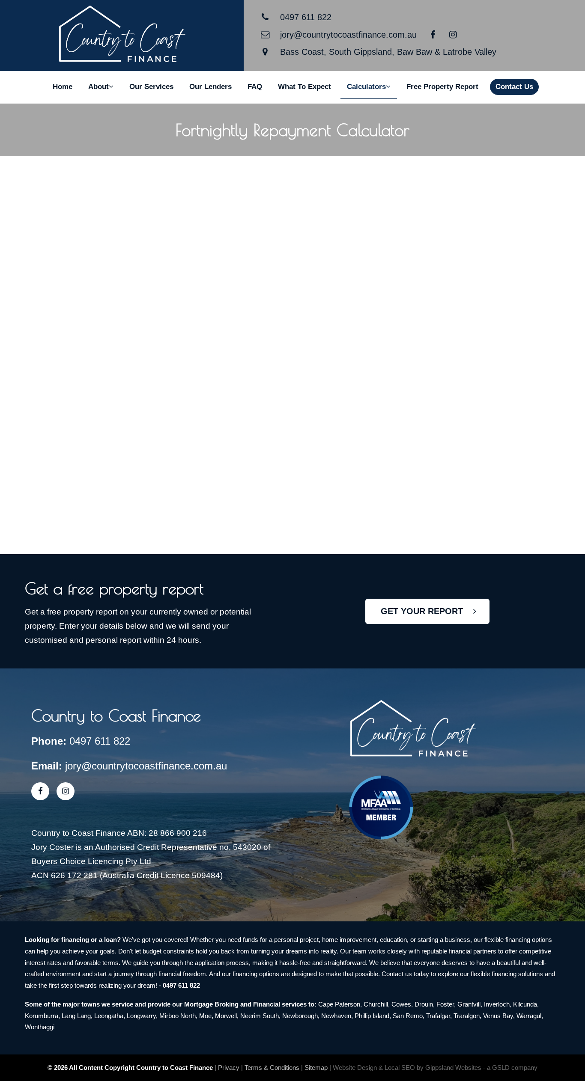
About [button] (98, 87)
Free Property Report (442, 87)
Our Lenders (210, 87)
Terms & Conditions (272, 1067)
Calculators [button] (366, 87)
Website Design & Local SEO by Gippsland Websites (407, 1067)
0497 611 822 (305, 17)
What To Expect (304, 87)
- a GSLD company (510, 1067)
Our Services (151, 87)
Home (62, 87)
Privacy (228, 1067)
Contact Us (514, 87)
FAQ (255, 87)
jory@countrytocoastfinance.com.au (348, 34)
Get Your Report (427, 611)
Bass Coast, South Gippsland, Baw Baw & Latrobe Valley (388, 51)
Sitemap (316, 1067)
